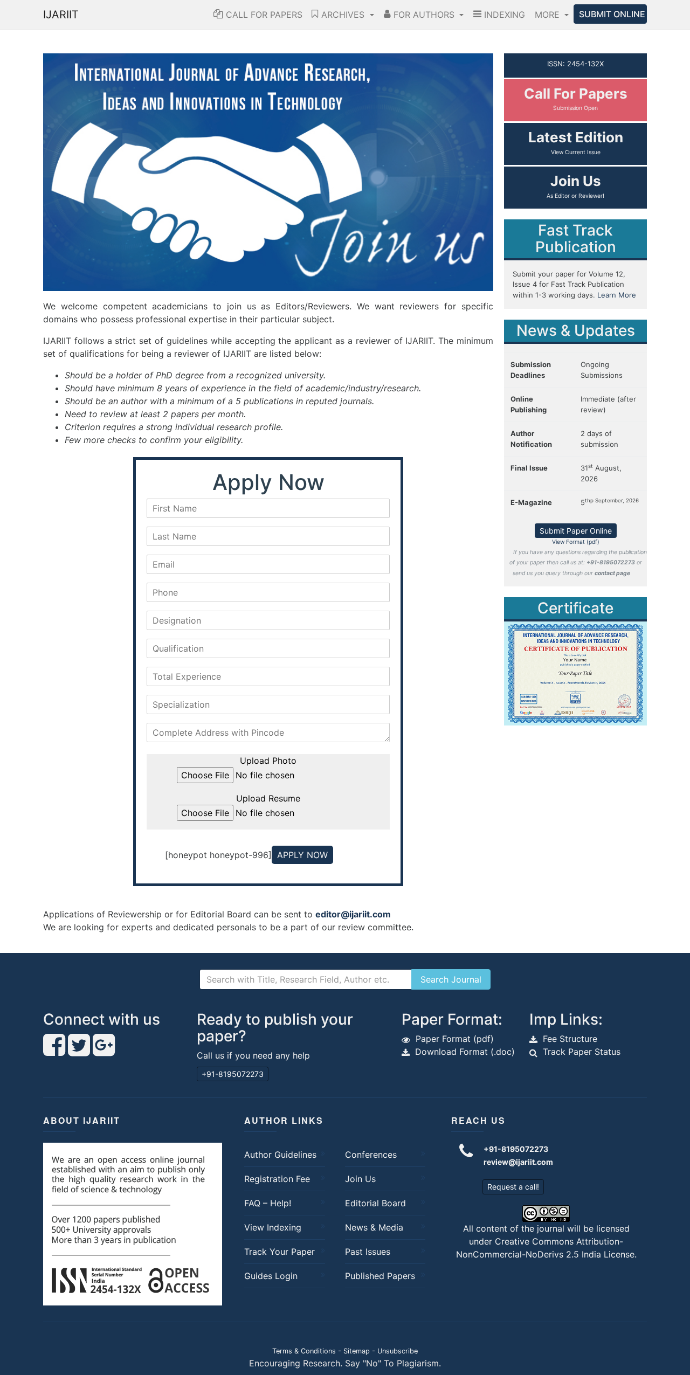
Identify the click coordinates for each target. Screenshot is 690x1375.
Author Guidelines (280, 1154)
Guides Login (271, 1275)
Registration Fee (277, 1178)
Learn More (616, 295)
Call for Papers (262, 14)
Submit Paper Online (576, 530)
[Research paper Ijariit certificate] (575, 672)
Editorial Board (375, 1203)
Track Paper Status (581, 1051)
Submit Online (612, 14)
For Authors (424, 14)
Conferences (371, 1154)
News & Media (374, 1227)
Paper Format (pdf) (455, 1038)
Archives (343, 14)
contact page (612, 573)
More (548, 14)
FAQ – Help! (267, 1203)
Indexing (503, 14)
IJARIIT (61, 14)
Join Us (360, 1178)
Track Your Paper (279, 1251)
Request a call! (513, 1186)
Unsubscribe (397, 1351)
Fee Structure (570, 1038)
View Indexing (272, 1227)
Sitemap (356, 1351)
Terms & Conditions (304, 1351)
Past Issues (367, 1251)
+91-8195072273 (233, 1074)
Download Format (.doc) (465, 1051)
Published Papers (380, 1275)
